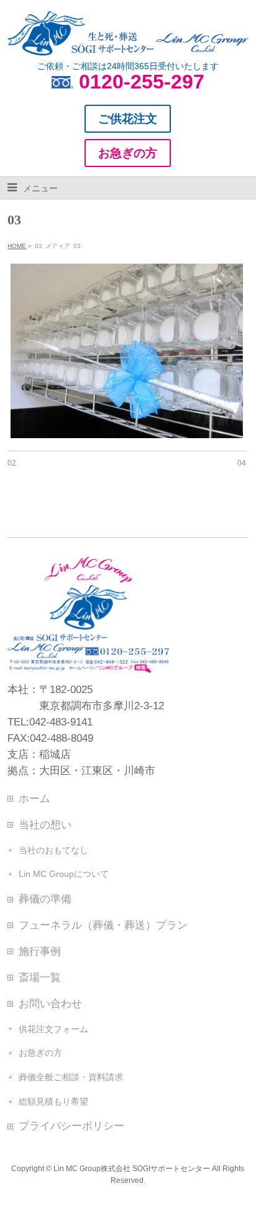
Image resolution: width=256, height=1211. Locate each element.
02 (11, 463)
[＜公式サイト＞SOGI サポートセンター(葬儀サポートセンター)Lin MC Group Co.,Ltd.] (127, 41)
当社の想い (45, 824)
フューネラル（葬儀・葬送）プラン (103, 925)
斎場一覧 (40, 977)
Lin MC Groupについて (64, 874)
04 (241, 463)
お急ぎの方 (40, 1053)
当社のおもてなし (53, 850)
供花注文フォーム (53, 1029)
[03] (126, 351)
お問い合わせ (50, 1003)
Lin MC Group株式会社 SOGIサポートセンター (131, 1168)
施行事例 (40, 951)
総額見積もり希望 (53, 1101)
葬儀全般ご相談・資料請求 (71, 1077)
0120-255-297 (141, 81)
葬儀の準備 (45, 899)
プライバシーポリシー (71, 1125)
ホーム (34, 798)
